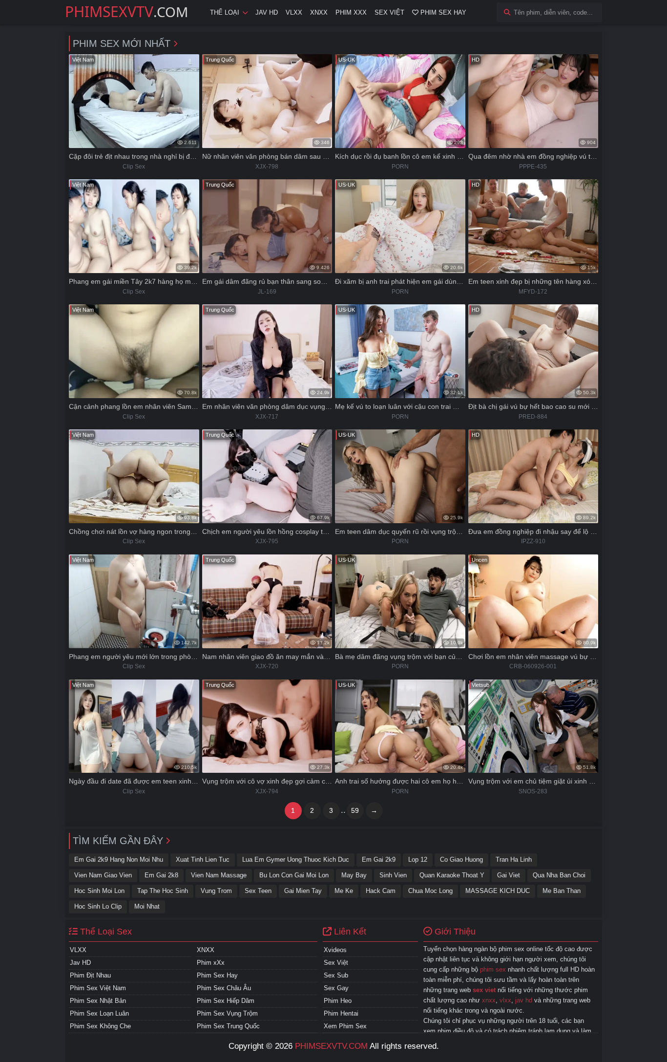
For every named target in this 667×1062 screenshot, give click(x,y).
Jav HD (266, 12)
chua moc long (430, 890)
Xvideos (335, 950)
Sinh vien (393, 875)
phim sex (493, 969)
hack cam (381, 890)
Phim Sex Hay (442, 12)
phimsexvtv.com (331, 1046)
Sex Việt (389, 12)
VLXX (294, 12)
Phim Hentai (341, 1013)
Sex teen (258, 890)
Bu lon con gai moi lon (294, 875)
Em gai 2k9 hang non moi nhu (118, 859)
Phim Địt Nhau (90, 975)
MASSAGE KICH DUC (497, 890)
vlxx (505, 1000)
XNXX (319, 12)
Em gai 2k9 (379, 859)
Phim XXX (351, 12)
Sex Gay (336, 988)
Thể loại (224, 12)
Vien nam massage (219, 875)
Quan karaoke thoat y (451, 875)
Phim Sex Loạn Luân (99, 1013)
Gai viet (508, 875)
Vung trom (216, 890)
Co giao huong (461, 859)
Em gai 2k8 (161, 875)
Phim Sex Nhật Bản (98, 1000)
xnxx (489, 1000)
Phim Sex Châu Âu (224, 988)
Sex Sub (336, 975)
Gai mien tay (303, 890)
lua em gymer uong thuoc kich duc (295, 859)
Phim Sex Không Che (100, 1026)
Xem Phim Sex (345, 1026)
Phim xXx (211, 962)
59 (355, 810)
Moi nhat (147, 906)
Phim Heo (338, 1000)
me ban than (561, 890)
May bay (354, 875)
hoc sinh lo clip (98, 906)
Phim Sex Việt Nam (98, 988)
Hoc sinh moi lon (99, 890)
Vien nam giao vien (103, 875)
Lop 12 (417, 859)
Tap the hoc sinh (162, 890)
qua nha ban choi (559, 875)
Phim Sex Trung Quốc (228, 1026)
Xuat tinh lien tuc (202, 859)
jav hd (523, 1000)
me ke (343, 890)
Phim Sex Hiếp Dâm (225, 1000)
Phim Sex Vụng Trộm (227, 1013)
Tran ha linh (514, 859)
